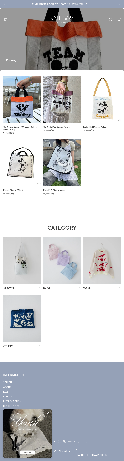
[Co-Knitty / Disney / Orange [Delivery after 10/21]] (22, 99)
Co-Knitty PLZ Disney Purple (56, 127)
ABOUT (7, 387)
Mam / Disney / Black (13, 190)
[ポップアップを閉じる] (47, 413)
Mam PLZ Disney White (54, 190)
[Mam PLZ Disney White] (62, 162)
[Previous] (4, 4)
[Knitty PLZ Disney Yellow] (102, 99)
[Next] (119, 4)
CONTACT (9, 396)
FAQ (5, 391)
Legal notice (82, 455)
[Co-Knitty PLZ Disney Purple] (62, 99)
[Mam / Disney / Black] (22, 162)
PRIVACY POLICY (12, 401)
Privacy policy (99, 455)
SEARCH (7, 382)
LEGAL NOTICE (11, 406)
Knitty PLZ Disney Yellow (95, 127)
